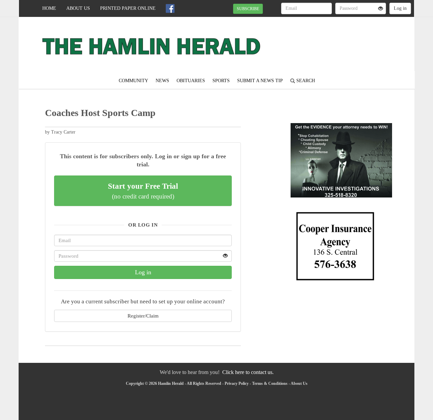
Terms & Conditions (270, 383)
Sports (221, 80)
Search (305, 80)
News (162, 80)
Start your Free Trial (143, 191)
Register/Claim (143, 316)
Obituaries (191, 80)
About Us (78, 8)
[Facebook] (170, 8)
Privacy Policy (237, 383)
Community (133, 80)
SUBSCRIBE (248, 8)
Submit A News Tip (260, 80)
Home (49, 8)
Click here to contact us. (248, 372)
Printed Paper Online (128, 8)
